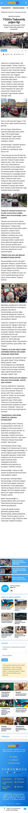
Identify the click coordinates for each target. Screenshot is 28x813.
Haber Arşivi (20, 787)
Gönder (4, 660)
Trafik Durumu (20, 779)
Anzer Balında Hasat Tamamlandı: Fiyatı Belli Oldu (6, 729)
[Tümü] (26, 736)
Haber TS (12, 587)
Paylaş (4, 50)
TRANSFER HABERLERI (15, 796)
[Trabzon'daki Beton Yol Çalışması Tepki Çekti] (7, 616)
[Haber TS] (5, 588)
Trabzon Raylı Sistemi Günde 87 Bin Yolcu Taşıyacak (6, 636)
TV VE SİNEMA (14, 799)
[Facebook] (2, 769)
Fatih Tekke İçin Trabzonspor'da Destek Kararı (5, 695)
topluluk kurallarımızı (16, 665)
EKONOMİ (3, 726)
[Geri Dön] (4, 808)
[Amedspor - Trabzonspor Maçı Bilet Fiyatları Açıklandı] (7, 703)
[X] (5, 769)
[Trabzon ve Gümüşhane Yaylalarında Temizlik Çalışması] (21, 603)
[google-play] (18, 773)
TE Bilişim (18, 804)
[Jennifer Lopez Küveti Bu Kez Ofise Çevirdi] (21, 687)
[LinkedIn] (14, 769)
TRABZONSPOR (5, 8)
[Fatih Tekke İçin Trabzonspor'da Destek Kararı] (7, 687)
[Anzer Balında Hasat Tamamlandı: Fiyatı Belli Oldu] (7, 721)
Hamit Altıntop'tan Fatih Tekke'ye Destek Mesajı (21, 729)
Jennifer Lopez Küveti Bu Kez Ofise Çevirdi (21, 694)
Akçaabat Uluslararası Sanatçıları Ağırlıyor (6, 608)
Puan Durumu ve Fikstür (7, 782)
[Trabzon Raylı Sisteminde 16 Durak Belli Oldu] (21, 616)
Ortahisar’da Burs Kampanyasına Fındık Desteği (20, 636)
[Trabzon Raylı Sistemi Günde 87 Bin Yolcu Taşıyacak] (7, 629)
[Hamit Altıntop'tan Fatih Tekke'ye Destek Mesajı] (21, 721)
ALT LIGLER (6, 799)
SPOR (23, 796)
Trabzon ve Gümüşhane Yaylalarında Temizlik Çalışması (20, 609)
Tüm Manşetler (20, 782)
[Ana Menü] (1, 3)
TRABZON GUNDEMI (18, 8)
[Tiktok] (20, 769)
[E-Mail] (11, 590)
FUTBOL (4, 797)
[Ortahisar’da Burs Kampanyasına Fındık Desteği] (21, 629)
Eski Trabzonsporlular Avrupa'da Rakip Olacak (14, 12)
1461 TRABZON (21, 797)
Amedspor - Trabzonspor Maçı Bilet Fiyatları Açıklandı (5, 712)
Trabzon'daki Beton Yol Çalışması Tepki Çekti (7, 621)
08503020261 (15, 760)
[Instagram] (11, 769)
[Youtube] (17, 769)
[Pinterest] (8, 769)
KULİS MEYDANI (11, 797)
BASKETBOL (22, 799)
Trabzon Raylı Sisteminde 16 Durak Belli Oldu (20, 622)
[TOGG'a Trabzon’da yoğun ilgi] (14, 40)
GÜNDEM (5, 796)
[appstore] (9, 773)
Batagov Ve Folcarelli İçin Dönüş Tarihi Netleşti (13, 809)
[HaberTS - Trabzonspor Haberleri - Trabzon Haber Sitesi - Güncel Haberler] (14, 2)
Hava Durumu (7, 779)
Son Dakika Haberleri (6, 787)
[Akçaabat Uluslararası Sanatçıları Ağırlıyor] (7, 603)
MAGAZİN (18, 692)
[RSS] (25, 769)
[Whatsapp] (22, 769)
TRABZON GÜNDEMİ (14, 16)
